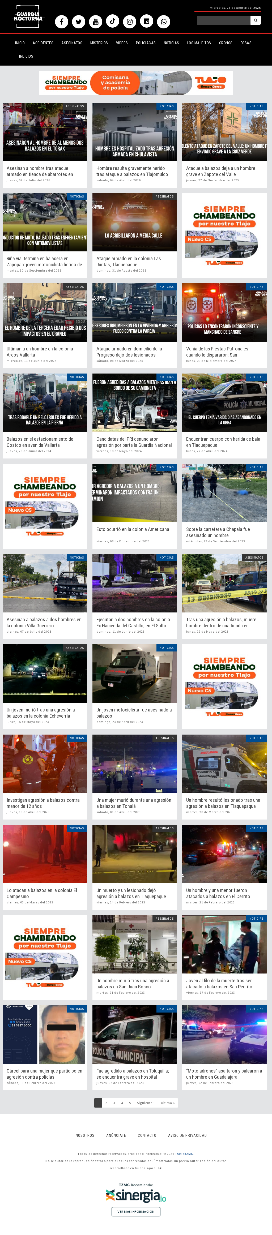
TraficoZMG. (184, 1154)
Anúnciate (116, 1135)
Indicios (26, 56)
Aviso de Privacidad (187, 1135)
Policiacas (146, 43)
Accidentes (43, 43)
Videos (122, 43)
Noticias (171, 43)
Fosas (246, 43)
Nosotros (85, 1135)
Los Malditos (199, 43)
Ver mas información (136, 1211)
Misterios (99, 43)
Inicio (20, 43)
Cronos (226, 43)
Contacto (147, 1135)
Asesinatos (71, 43)
